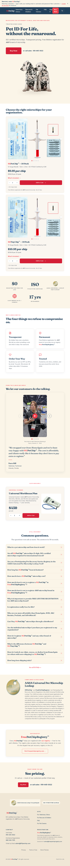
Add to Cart (41, 182)
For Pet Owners (41, 823)
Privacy (23, 850)
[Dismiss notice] (67, 3)
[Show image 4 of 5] (36, 160)
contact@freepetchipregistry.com (53, 841)
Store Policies (44, 850)
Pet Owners (38, 11)
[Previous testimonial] (20, 416)
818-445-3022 (10, 835)
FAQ (45, 9)
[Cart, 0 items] (62, 10)
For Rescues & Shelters (44, 817)
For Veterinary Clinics (43, 814)
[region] (35, 140)
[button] (32, 439)
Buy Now (55, 10)
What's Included (13, 178)
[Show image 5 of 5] (38, 160)
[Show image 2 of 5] (33, 160)
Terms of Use (33, 850)
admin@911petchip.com (22, 843)
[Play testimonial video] (35, 416)
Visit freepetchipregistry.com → (35, 751)
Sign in (50, 10)
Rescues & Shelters (28, 11)
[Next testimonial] (50, 416)
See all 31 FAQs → (35, 667)
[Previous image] (9, 139)
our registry (45, 741)
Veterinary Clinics (19, 11)
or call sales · (33, 51)
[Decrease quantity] (9, 182)
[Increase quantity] (17, 182)
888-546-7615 (10, 840)
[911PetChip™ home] (11, 11)
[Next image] (61, 139)
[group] (35, 416)
